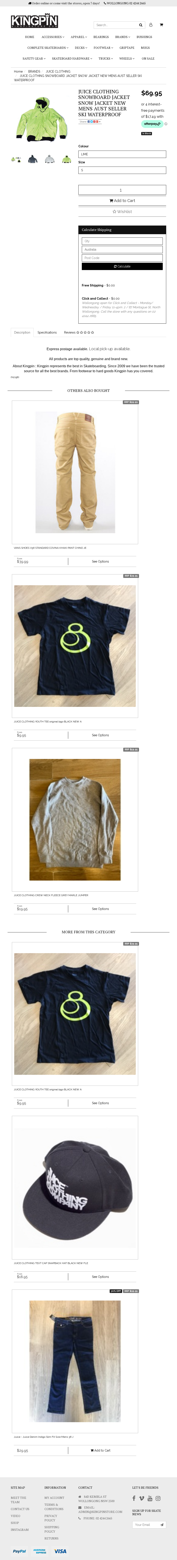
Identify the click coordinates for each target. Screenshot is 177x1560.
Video (15, 1516)
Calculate (123, 266)
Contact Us (20, 1509)
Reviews (70, 332)
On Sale (148, 58)
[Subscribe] (162, 1524)
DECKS (80, 48)
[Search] (140, 25)
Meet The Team (18, 1500)
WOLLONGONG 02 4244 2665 (126, 3)
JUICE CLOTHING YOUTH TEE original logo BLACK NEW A (48, 721)
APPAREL (78, 37)
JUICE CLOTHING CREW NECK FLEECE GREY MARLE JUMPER (51, 895)
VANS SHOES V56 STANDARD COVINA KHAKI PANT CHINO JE (50, 547)
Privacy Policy (50, 1518)
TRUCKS (105, 58)
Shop (15, 1523)
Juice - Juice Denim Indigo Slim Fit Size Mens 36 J (43, 1436)
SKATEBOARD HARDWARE (71, 58)
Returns (51, 1538)
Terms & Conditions (53, 1507)
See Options (100, 561)
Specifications (47, 332)
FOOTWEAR (102, 48)
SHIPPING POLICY (51, 1529)
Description (22, 332)
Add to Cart (124, 200)
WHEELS (126, 58)
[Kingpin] (34, 17)
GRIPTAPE (127, 48)
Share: (84, 121)
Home (29, 37)
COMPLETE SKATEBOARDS (46, 48)
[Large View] (16, 159)
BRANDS (121, 37)
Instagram (20, 1530)
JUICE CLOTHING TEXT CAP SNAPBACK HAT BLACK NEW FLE (51, 1263)
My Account (54, 1498)
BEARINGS (101, 37)
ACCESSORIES (52, 37)
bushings (144, 37)
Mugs (145, 48)
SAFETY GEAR (33, 58)
